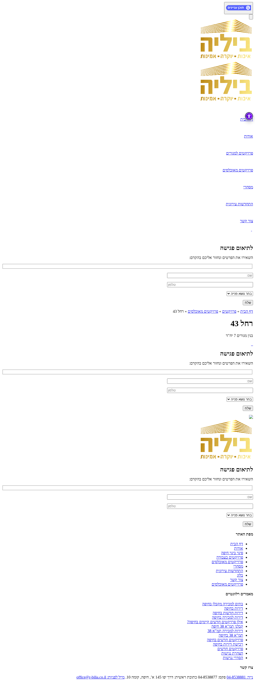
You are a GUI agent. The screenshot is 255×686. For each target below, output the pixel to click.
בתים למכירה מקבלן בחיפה (222, 604)
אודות (238, 548)
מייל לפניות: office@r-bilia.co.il (100, 677)
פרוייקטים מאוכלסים (227, 562)
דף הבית (246, 311)
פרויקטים (229, 311)
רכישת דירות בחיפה (228, 644)
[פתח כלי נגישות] (249, 116)
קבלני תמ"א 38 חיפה (227, 626)
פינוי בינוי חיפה (232, 553)
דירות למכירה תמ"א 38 (225, 631)
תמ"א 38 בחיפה (231, 635)
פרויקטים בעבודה (229, 557)
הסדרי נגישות (233, 658)
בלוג (240, 575)
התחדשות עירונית (229, 571)
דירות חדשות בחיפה (228, 613)
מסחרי (238, 566)
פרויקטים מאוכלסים (203, 311)
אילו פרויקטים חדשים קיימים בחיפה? (215, 622)
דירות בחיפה (233, 608)
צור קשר (236, 580)
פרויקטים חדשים (230, 649)
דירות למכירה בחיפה (227, 617)
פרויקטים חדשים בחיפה (225, 640)
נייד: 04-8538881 (240, 677)
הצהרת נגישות (232, 653)
